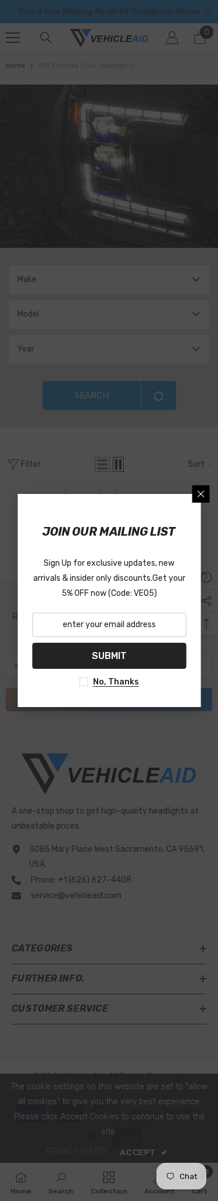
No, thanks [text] (116, 682)
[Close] (200, 494)
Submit (109, 655)
